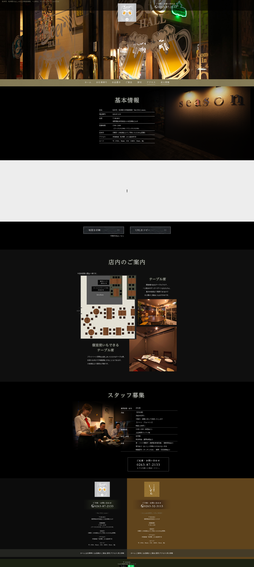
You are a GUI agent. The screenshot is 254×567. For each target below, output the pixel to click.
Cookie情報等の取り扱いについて (127, 564)
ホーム (82, 553)
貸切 (108, 553)
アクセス (114, 553)
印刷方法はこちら (117, 236)
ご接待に (139, 553)
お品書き (97, 553)
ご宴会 (103, 553)
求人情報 (121, 553)
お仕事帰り (90, 553)
